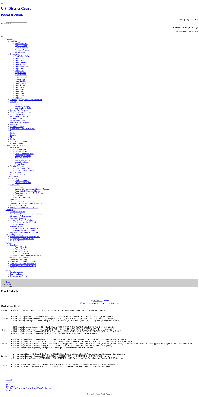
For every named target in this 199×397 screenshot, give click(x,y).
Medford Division (21, 48)
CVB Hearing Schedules (19, 141)
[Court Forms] (20, 185)
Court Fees (14, 199)
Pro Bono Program (17, 241)
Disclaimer (9, 390)
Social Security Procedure (24, 154)
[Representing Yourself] (22, 235)
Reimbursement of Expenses (25, 230)
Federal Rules (20, 164)
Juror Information (16, 272)
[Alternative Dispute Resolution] (33, 220)
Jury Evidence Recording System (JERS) (25, 232)
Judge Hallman (20, 73)
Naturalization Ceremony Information (23, 262)
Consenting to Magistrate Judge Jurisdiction (26, 100)
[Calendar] (13, 131)
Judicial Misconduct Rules (19, 122)
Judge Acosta (19, 58)
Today (90, 300)
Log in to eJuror (16, 274)
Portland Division (21, 44)
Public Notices (15, 172)
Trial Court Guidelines (18, 218)
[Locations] (18, 245)
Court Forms (14, 185)
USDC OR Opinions (17, 174)
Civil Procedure (20, 149)
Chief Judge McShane (23, 56)
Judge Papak (19, 87)
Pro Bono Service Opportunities (26, 228)
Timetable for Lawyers (23, 160)
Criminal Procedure (22, 152)
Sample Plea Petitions (22, 197)
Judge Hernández (21, 75)
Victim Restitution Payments (20, 112)
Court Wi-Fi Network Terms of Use (23, 264)
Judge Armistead (21, 62)
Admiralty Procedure (22, 158)
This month (107, 300)
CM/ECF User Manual (23, 183)
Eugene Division (21, 46)
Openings (18, 104)
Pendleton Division (22, 50)
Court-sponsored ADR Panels (25, 222)
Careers (13, 102)
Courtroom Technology (18, 259)
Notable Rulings (16, 118)
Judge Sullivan (20, 96)
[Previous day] (85, 303)
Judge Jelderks (20, 79)
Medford (13, 137)
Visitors (8, 243)
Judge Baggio (20, 64)
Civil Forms (19, 187)
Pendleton (13, 139)
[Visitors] (12, 243)
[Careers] (17, 102)
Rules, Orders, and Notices (15, 145)
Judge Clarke (19, 71)
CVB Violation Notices (18, 114)
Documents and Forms (18, 276)
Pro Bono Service (16, 226)
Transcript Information (18, 201)
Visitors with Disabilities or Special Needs (25, 255)
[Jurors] (11, 270)
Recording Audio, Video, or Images (23, 266)
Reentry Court (15, 125)
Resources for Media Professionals (22, 129)
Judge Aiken (19, 60)
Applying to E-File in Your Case (22, 239)
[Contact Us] (19, 42)
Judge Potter (19, 89)
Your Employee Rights (23, 108)
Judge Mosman (20, 83)
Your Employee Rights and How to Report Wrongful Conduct (28, 388)
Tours (12, 268)
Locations (13, 245)
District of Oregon (12, 14)
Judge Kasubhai (20, 81)
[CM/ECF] (18, 179)
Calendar (9, 131)
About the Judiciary (17, 127)
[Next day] (115, 303)
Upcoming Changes (22, 162)
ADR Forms (19, 224)
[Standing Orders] (23, 166)
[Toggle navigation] (2, 36)
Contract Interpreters (22, 106)
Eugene (13, 135)
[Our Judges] (19, 54)
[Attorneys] (14, 210)
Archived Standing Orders (24, 170)
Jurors (8, 270)
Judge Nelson (20, 85)
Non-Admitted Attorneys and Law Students (26, 214)
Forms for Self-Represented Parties (27, 191)
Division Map (20, 52)
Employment (10, 386)
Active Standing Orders (23, 168)
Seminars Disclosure (17, 120)
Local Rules (14, 147)
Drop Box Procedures (18, 206)
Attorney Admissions (17, 212)
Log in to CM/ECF (22, 181)
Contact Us (14, 42)
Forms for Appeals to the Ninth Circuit (29, 193)
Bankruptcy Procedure (23, 156)
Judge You (18, 98)
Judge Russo (19, 91)
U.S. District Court (16, 8)
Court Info (9, 39)
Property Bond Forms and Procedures (24, 208)
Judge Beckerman (21, 66)
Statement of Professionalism (20, 216)
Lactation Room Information (20, 257)
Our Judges (14, 54)
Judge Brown (20, 69)
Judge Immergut (20, 77)
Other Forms (19, 195)
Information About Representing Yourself (25, 237)
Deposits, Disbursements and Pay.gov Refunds (32, 189)
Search (3, 24)
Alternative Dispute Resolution (21, 220)
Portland (13, 133)
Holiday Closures (16, 143)
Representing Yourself (14, 235)
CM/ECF (9, 380)
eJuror (8, 384)
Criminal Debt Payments (19, 110)
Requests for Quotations (19, 116)
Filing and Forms (12, 176)
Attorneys (9, 210)
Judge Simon (19, 93)
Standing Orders (16, 166)
